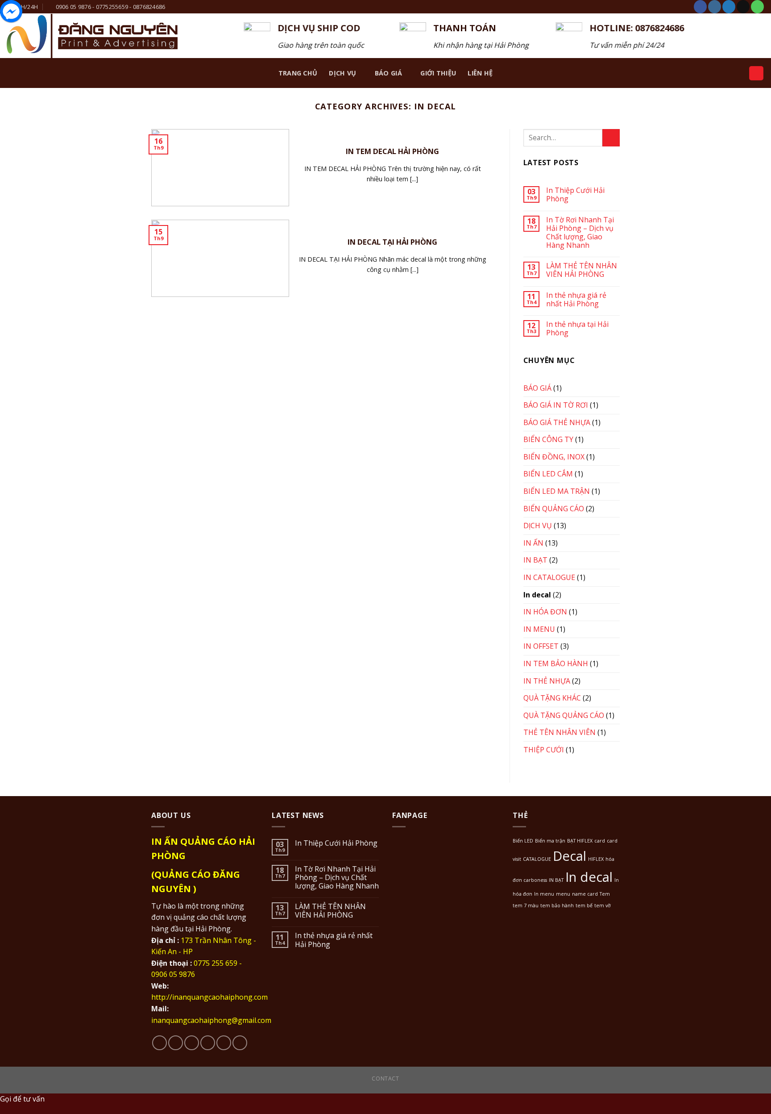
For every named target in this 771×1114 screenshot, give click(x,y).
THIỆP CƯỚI (543, 750)
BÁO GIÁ (388, 73)
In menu (544, 894)
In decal (537, 595)
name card (585, 894)
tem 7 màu (526, 905)
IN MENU (539, 629)
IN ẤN (533, 543)
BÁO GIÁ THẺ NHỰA (556, 422)
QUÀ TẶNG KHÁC (552, 698)
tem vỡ (602, 905)
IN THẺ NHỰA (546, 681)
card (599, 841)
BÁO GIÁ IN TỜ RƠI (555, 405)
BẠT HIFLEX (580, 841)
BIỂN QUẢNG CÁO (553, 508)
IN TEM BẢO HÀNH (555, 663)
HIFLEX (596, 859)
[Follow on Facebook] (700, 6)
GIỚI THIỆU (438, 73)
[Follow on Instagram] (714, 6)
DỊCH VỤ (342, 73)
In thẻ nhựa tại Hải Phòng (577, 328)
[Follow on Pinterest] (239, 1042)
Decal (569, 856)
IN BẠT (535, 560)
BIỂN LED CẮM (548, 474)
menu (563, 894)
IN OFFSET (541, 646)
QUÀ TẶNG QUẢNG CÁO (563, 715)
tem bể (584, 905)
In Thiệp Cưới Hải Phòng (575, 194)
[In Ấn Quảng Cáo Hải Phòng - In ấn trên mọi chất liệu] (92, 36)
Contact (385, 1078)
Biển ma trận (550, 841)
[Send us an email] (743, 6)
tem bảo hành (557, 905)
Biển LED (523, 841)
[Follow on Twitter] (728, 6)
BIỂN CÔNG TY (548, 439)
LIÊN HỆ (480, 73)
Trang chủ (298, 73)
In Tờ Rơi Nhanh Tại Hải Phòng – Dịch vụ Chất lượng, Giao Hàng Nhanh (580, 233)
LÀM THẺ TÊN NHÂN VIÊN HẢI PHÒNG (581, 270)
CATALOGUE (537, 859)
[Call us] (757, 6)
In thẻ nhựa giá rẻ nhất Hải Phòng (576, 299)
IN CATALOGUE (549, 577)
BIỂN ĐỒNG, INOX (553, 457)
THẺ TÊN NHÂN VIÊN (559, 732)
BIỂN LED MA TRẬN (556, 491)
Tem (605, 894)
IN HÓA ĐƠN (545, 612)
